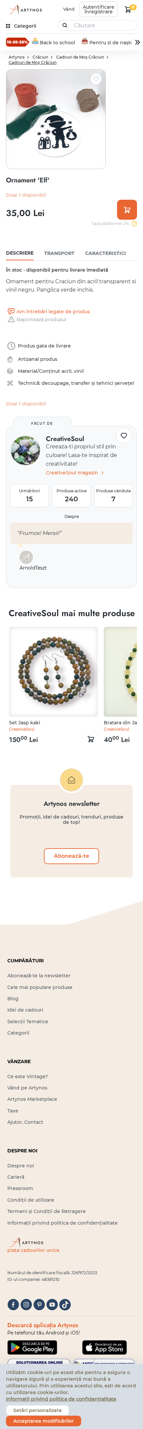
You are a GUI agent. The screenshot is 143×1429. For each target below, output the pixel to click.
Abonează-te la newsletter (39, 976)
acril (67, 371)
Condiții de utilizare (30, 1200)
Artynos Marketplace (32, 1099)
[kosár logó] (128, 9)
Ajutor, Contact (25, 1122)
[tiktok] (65, 1304)
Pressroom (20, 1188)
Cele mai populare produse (39, 987)
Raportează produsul (41, 320)
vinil (79, 371)
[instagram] (26, 1304)
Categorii (18, 1033)
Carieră (15, 1177)
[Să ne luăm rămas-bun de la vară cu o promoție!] (17, 42)
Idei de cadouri (25, 1010)
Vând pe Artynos (27, 1088)
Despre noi (20, 1166)
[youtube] (52, 1304)
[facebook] (13, 1304)
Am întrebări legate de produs (53, 312)
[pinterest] (39, 1304)
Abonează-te (71, 856)
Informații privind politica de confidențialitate (62, 1223)
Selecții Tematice (27, 1022)
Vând (68, 9)
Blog (13, 999)
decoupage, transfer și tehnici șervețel (88, 383)
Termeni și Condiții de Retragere (46, 1211)
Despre (72, 516)
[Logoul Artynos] (24, 9)
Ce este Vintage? (27, 1076)
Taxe (12, 1111)
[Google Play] (32, 1347)
